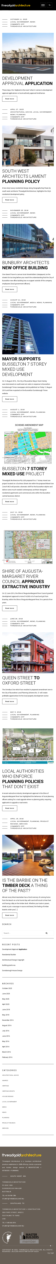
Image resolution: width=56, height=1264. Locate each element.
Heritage (5, 1086)
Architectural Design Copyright (13, 960)
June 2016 (6, 1036)
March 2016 (6, 1052)
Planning (21, 114)
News (32, 22)
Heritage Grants (8, 1091)
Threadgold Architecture (23, 26)
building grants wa (8, 965)
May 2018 (5, 1015)
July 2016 (5, 1031)
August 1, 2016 (17, 409)
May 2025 (5, 999)
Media (33, 302)
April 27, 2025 (17, 109)
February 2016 (7, 1057)
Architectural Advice (21, 112)
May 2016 (5, 1041)
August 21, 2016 (18, 300)
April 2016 (5, 1047)
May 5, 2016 (15, 712)
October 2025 (7, 988)
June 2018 (6, 1010)
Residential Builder (9, 955)
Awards (5, 1080)
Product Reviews (8, 1123)
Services (23, 824)
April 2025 (5, 1004)
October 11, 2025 (18, 19)
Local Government (19, 22)
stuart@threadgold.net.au (13, 1199)
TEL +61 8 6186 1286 (9, 1195)
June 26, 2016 (16, 619)
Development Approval (14, 949)
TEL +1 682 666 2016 (9, 1223)
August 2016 (6, 1025)
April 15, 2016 (17, 819)
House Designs (7, 1096)
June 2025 (6, 994)
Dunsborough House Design (12, 970)
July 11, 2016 (16, 512)
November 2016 (8, 1020)
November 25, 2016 (19, 210)
